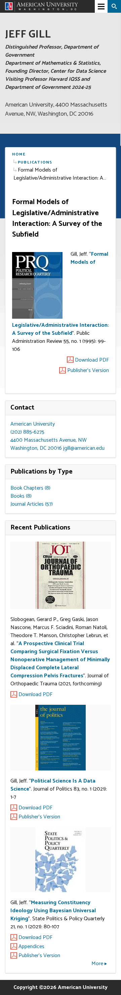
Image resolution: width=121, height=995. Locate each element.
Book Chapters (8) (30, 488)
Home (19, 154)
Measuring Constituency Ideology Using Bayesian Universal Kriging (53, 910)
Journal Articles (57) (31, 504)
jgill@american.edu (84, 448)
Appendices (31, 947)
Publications (35, 162)
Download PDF (35, 695)
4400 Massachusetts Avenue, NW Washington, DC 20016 (48, 444)
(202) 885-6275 (27, 432)
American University (32, 424)
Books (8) (21, 496)
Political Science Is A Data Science (52, 785)
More (97, 963)
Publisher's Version (39, 817)
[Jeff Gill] (41, 6)
